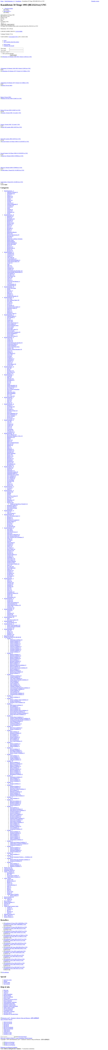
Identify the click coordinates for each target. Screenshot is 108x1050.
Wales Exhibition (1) (14, 854)
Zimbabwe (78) (10, 634)
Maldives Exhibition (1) (15, 766)
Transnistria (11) (10, 591)
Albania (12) (10, 196)
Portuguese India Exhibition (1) (17, 795)
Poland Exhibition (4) (15, 793)
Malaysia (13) (10, 444)
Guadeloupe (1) (10, 358)
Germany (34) (10, 348)
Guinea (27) (10, 362)
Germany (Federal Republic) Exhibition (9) (20, 718)
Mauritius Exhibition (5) (15, 769)
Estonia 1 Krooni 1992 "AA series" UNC (10, 124)
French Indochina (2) (12, 885)
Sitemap (5, 981)
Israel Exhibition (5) (14, 738)
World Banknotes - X (9, 621)
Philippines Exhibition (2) (16, 791)
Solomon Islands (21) (12, 554)
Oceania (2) (9, 488)
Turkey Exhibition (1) (15, 838)
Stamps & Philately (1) (9, 902)
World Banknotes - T (9, 578)
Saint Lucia (9, 533)
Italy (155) (9, 394)
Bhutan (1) (9, 882)
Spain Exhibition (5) (14, 823)
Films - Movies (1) (8, 915)
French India (10, 328)
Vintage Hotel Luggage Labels (11, 906)
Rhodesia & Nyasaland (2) (13, 520)
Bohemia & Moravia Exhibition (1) (18, 665)
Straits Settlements (11, 568)
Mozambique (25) (11, 464)
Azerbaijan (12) (10, 212)
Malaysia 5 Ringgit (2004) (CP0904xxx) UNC (11, 167)
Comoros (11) (10, 269)
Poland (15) (9, 501)
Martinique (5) (10, 449)
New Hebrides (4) (11, 477)
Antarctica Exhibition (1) (15, 646)
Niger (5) (9, 482)
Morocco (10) (10, 462)
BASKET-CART (8, 1032)
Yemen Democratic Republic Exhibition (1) (20, 859)
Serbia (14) (9, 546)
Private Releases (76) (12, 622)
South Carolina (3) (14, 895)
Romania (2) (10, 911)
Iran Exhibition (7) (14, 734)
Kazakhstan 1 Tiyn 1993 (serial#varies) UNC (14, 952)
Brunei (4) (9, 245)
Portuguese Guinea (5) (12, 505)
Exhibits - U (10, 841)
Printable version (95, 1)
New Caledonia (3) (11, 476)
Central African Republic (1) (13, 260)
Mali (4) (9, 446)
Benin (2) (9, 226)
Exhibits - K (10, 747)
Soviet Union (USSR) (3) (13, 875)
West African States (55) (12, 619)
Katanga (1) (9, 405)
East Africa (9, 298)
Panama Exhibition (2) (15, 787)
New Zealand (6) (11, 478)
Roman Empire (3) (11, 521)
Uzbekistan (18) (10, 607)
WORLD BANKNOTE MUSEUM (12, 637)
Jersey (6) (9, 401)
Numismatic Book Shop (9, 1003)
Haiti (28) (9, 368)
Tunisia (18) (10, 594)
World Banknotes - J (9, 397)
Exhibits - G (10, 715)
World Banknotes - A (9, 191)
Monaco (9, 889)
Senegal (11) (10, 545)
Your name (3, 48)
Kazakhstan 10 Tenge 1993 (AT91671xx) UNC (15, 932)
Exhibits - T (9, 830)
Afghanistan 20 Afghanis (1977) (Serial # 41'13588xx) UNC (15, 82)
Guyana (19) (10, 365)
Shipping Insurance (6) (9, 914)
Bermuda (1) (10, 228)
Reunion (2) (10, 517)
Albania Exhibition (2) (15, 641)
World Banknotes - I (8, 374)
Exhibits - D (10, 695)
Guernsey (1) (10, 361)
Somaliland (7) (10, 557)
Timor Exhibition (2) (14, 834)
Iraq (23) (9, 382)
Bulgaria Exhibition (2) (15, 670)
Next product (7, 11)
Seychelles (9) (10, 548)
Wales (8, 618)
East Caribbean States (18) (13, 300)
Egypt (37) (9, 304)
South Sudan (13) (11, 560)
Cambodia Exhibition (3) (15, 675)
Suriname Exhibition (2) (15, 826)
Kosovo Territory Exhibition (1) (17, 753)
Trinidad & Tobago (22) (12, 593)
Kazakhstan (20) (11, 406)
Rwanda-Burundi (11, 526)
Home (2, 1)
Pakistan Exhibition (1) (15, 786)
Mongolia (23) (10, 458)
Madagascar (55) (11, 437)
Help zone (6, 990)
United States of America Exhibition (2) (19, 843)
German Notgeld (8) (11, 345)
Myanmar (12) (10, 465)
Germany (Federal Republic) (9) (14, 349)
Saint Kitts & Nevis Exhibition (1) (18, 810)
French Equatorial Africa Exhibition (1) (19, 710)
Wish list (10, 1019)
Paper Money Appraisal (9, 1011)
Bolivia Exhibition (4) (15, 666)
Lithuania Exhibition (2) (15, 759)
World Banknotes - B (9, 215)
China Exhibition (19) (15, 685)
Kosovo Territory (11, 416)
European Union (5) (11, 313)
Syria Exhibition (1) (14, 827)
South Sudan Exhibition (15, 821)
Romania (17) (10, 522)
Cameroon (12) (10, 254)
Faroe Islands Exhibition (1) (16, 705)
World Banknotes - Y (9, 623)
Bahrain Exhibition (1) (15, 654)
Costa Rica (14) (10, 274)
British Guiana (10, 240)
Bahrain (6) (9, 217)
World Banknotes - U (9, 598)
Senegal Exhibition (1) (15, 813)
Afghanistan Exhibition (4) (16, 639)
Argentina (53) (10, 205)
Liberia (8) (9, 426)
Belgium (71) (10, 224)
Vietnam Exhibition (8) (15, 851)
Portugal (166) (10, 502)
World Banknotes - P (9, 490)
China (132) (10, 266)
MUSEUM (6, 1024)
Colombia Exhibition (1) (15, 686)
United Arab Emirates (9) (13, 602)
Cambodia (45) (10, 253)
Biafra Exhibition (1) (15, 663)
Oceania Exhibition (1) (15, 783)
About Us (6, 992)
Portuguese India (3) (11, 506)
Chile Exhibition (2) (14, 683)
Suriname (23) (10, 570)
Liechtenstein (10, 429)
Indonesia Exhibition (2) (15, 733)
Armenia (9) (10, 207)
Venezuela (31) (10, 613)
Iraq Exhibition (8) (14, 735)
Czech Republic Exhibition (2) (17, 693)
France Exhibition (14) (15, 709)
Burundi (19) (10, 250)
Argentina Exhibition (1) (15, 649)
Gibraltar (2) (10, 352)
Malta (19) (9, 448)
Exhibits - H (10, 726)
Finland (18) (10, 320)
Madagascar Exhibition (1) (16, 763)
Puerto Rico (9, 509)
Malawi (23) (10, 440)
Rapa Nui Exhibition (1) (15, 801)
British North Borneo (12, 242)
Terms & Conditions (8, 996)
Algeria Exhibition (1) (15, 642)
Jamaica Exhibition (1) (15, 743)
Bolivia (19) (10, 233)
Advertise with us (8, 1012)
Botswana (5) (10, 236)
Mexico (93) (10, 454)
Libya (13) (9, 428)
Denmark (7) (10, 290)
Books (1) (6, 905)
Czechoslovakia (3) (11, 285)
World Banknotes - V (9, 609)
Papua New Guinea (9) (12, 496)
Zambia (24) (10, 631)
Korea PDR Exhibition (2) (16, 751)
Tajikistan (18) (10, 582)
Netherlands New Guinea (13, 474)
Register (6, 1019)
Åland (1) (9, 195)
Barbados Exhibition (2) (15, 655)
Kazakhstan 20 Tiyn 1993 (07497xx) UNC (14, 964)
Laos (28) (9, 421)
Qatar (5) (9, 512)
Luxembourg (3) (11, 432)
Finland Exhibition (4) (15, 707)
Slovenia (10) (10, 553)
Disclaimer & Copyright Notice (11, 1014)
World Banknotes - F (9, 314)
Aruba (8, 208)
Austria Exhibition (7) (15, 651)
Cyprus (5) (9, 282)
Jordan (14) (9, 402)
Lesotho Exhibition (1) (15, 758)
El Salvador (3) (10, 305)
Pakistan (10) (10, 492)
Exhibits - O (10, 782)
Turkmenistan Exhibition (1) (16, 839)
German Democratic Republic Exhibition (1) (20, 719)
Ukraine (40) (10, 601)
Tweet (5, 40)
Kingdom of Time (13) (12, 410)
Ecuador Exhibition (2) (15, 701)
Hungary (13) (10, 373)
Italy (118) (9, 874)
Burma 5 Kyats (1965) (6, 97)
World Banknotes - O (9, 486)
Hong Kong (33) (11, 372)
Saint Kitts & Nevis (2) (12, 532)
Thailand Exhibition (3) (15, 833)
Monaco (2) (9, 457)
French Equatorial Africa (12, 325)
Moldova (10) (10, 456)
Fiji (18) (9, 318)
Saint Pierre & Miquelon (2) (13, 534)
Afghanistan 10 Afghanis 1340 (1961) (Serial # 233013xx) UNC (16, 68)
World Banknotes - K (10, 1)
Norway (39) (10, 485)
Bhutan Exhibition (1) (15, 662)
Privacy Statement (8, 1000)
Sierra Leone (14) (11, 549)
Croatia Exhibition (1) (15, 690)
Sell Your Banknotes (8, 1008)
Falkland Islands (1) (11, 316)
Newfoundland (10, 480)
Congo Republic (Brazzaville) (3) (14, 272)
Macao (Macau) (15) (12, 434)
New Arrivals (7, 984)
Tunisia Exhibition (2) (15, 837)
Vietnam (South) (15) (12, 615)
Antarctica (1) (10, 203)
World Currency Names (9, 1007)
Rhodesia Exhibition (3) (15, 802)
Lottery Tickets (7, 878)
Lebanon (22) (10, 424)
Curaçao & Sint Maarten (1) (13, 281)
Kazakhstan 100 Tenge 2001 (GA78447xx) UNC (15, 936)
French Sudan (10, 334)
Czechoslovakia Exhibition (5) (17, 694)
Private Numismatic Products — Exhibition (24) (21, 857)
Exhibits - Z (9, 862)
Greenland (9, 356)
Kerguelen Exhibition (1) (16, 750)
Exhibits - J (9, 742)
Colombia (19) (10, 268)
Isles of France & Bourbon (13, 389)
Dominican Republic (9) (12, 296)
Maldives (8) (10, 445)
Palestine (9, 493)
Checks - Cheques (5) (9, 871)
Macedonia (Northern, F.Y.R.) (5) (15, 436)
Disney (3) (9, 292)
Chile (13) (9, 265)
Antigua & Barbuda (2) (12, 204)
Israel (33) (9, 390)
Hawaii (8, 369)
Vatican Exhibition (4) (15, 849)
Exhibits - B (10, 653)
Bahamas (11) (10, 216)
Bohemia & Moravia (12, 232)
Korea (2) (9, 412)
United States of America (13, 894)
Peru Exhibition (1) (14, 790)
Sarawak (9, 541)
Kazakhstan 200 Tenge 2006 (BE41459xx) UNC (15, 948)
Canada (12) (10, 256)
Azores (8, 213)
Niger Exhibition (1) (14, 778)
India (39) (9, 377)
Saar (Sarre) (9, 529)
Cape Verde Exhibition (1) (16, 678)
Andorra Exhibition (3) (15, 643)
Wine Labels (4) (7, 898)
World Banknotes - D (9, 286)
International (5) (10, 873)
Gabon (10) (9, 338)
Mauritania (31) (10, 450)
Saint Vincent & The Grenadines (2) (15, 537)
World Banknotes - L (9, 420)
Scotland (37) (10, 544)
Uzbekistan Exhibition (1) (16, 845)
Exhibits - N (10, 775)
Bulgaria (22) (10, 246)
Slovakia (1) (10, 552)
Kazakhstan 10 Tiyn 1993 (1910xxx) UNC (14, 960)
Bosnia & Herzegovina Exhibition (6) (18, 667)
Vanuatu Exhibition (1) (15, 847)
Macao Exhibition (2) (15, 762)
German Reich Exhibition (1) (16, 717)
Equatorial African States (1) (13, 306)
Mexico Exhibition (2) (15, 770)
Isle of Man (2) (10, 388)
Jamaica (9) (9, 398)
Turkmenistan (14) (11, 597)
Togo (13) (9, 589)
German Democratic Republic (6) (14, 342)
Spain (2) (9, 913)
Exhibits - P (9, 785)
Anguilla (9, 201)
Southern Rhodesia (11, 561)
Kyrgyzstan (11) (10, 418)
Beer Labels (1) (7, 901)
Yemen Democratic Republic (13, 626)
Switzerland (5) (10, 576)
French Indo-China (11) (12, 329)
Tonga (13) (9, 590)
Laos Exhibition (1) (14, 755)
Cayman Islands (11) (12, 258)
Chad (8, 264)
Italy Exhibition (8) (14, 739)
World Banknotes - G (9, 337)
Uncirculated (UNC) (14, 36)
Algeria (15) (10, 197)
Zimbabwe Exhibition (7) (16, 866)
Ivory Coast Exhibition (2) (16, 741)
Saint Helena (10, 530)
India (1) (9, 886)
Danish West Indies (11, 288)
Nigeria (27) (10, 484)
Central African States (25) (13, 261)
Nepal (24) (9, 469)
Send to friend (7, 44)
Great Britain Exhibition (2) (16, 721)
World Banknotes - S (9, 528)
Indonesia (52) (10, 378)
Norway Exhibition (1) (15, 781)
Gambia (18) (10, 340)
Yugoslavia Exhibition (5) (16, 861)
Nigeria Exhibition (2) (15, 779)
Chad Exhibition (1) (14, 681)
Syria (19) (9, 577)
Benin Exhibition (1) (14, 659)
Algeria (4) (9, 899)
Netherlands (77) (11, 470)
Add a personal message (8, 53)
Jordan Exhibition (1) (15, 746)
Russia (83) (9, 524)
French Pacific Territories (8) (13, 332)
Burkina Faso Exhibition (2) (16, 671)
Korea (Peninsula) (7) (12, 414)
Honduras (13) (10, 370)
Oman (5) (9, 489)
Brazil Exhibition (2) (14, 669)
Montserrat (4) (10, 461)
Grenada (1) (10, 357)
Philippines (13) (10, 500)
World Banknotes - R (9, 514)
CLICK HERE (18, 31)
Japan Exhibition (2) (14, 745)
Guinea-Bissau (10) (11, 364)
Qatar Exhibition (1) (14, 798)
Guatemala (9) (10, 360)
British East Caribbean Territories (14, 238)
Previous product (8, 8)
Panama (9, 494)
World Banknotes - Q (9, 510)
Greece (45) (9, 354)
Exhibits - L (9, 754)
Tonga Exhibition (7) (15, 835)
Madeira (9, 438)
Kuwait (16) (10, 417)
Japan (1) (9, 887)
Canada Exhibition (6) (15, 677)
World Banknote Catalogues (10, 1002)
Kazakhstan (18, 1)
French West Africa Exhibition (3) (18, 714)
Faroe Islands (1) (11, 317)
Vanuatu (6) (9, 610)
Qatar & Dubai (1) (11, 513)
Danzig (8, 289)
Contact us (6, 991)
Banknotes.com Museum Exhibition (9, 1047)
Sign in (2, 1019)
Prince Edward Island (12, 508)
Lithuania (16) (10, 430)
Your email (3, 50)
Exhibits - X (10, 855)
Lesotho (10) (10, 425)
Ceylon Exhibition (14, 682)
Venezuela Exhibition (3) (15, 850)
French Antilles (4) (11, 324)
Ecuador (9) (9, 302)
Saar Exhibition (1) (14, 807)
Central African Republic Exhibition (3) (19, 679)
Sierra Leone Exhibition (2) (16, 814)
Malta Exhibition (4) (14, 767)
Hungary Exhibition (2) (15, 729)
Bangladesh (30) (11, 219)
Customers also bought (9, 45)
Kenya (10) (9, 408)
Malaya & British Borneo (13, 442)
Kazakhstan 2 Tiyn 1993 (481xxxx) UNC (13, 956)
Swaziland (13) (10, 573)
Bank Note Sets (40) (9, 635)
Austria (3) (9, 907)
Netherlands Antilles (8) (12, 472)
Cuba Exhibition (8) (14, 691)
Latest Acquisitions (8, 994)
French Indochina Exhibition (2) (17, 711)
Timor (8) (9, 587)
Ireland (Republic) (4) (12, 385)
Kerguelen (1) (10, 409)
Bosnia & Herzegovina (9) (13, 234)
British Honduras (11, 241)
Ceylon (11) (9, 262)
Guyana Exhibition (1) (15, 725)
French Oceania (10, 330)
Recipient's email (5, 51)
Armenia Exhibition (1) (15, 647)
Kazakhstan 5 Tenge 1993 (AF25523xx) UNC (14, 944)
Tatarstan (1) (10, 585)
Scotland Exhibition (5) (15, 811)
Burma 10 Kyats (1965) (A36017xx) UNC (10, 110)
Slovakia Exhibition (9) (15, 817)
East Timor (9, 301)
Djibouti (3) (9, 293)
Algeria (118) (10, 879)
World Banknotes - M (9, 433)
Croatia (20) (10, 277)
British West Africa (11, 244)
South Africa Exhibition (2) (16, 819)
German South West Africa (13, 346)
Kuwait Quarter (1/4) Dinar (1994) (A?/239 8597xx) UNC (14, 153)
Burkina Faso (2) (11, 248)
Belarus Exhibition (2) (15, 657)
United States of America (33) (14, 605)
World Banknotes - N (9, 466)
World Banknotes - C (9, 252)
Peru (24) (9, 498)
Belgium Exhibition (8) (15, 658)
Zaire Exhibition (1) (14, 863)
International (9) (10, 380)
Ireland (8, 384)
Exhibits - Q (10, 797)
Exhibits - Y (10, 858)
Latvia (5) (9, 422)
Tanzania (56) (10, 584)
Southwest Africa (11, 562)
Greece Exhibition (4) (15, 722)
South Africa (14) (11, 558)
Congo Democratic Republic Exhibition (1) (20, 687)
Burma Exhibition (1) (15, 673)
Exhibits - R (10, 799)
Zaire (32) (9, 630)
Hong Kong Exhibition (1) (16, 727)
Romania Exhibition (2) (15, 803)
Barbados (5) (10, 220)
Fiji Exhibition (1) (14, 706)
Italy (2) (9, 910)
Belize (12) (9, 225)
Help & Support (7, 995)
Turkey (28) (9, 595)
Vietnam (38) (10, 614)
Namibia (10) (10, 468)
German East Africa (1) (12, 344)
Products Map (7, 982)
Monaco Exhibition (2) (15, 771)
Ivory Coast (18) (11, 396)
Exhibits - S (9, 806)
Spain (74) (9, 565)
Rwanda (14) (10, 525)
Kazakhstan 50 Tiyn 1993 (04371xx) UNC (14, 968)
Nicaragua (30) (10, 481)
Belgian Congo (10, 222)
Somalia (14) (10, 556)
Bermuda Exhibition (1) (15, 661)
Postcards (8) (7, 903)
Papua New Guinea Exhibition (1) (18, 789)
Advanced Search (22, 1036)
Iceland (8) (9, 376)
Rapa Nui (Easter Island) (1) (13, 516)
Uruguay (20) (10, 606)
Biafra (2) (9, 230)
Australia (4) (10, 209)
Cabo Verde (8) (10, 257)
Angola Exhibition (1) (15, 645)
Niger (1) (9, 890)
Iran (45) (9, 381)
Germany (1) (10, 909)
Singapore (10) (10, 550)
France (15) (9, 883)
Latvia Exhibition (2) (15, 757)
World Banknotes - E (9, 297)
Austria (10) (10, 211)
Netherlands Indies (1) (12, 473)
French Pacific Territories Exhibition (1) (19, 713)
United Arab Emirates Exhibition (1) (18, 842)
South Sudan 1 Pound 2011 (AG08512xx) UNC (12, 182)
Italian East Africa (11, 392)
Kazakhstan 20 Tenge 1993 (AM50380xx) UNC (15, 924)
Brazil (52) (9, 237)
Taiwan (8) (9, 581)
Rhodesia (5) (10, 518)
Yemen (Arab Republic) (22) (13, 625)
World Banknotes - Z (9, 629)
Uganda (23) (10, 599)
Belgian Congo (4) (11, 881)
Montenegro (10, 460)
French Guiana (10, 326)
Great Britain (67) (11, 353)
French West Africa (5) (12, 336)
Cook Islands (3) (11, 273)
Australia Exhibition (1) (15, 650)
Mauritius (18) (10, 452)
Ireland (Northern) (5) (12, 386)
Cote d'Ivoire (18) (11, 276)
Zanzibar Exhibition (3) (15, 865)
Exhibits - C (10, 674)
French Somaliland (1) (12, 333)
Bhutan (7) (9, 229)
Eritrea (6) (9, 309)
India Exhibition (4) (14, 731)
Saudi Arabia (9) (11, 542)
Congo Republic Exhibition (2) (17, 689)
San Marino (9, 540)
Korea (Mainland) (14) (12, 413)
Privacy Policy (7, 998)
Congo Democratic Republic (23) (14, 270)
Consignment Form (8, 1010)
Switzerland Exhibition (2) (16, 829)
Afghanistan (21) (11, 193)
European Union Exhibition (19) (17, 702)
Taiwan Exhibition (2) (15, 831)
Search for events (8, 980)
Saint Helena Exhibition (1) (16, 809)
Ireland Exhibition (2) (15, 737)
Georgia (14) (10, 341)
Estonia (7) (9, 310)
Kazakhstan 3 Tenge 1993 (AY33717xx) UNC (14, 940)
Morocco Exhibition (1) (15, 773)
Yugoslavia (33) (10, 627)
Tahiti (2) (9, 580)
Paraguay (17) (10, 497)
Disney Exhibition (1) (15, 697)
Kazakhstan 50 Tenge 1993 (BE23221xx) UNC (15, 928)
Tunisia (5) (9, 893)
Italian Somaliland (11, 393)
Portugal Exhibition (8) (15, 794)
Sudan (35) (9, 569)
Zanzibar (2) (10, 633)
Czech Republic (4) (11, 284)
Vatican (8, 611)
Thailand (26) (10, 586)
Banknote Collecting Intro (10, 1004)
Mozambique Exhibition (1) (16, 774)
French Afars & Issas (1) (12, 322)
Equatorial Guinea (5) (12, 308)
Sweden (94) (10, 574)
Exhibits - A (10, 638)
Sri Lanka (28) (10, 566)
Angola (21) (10, 200)
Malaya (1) (9, 441)
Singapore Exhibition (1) (15, 815)
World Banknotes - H (9, 366)
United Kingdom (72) (12, 603)
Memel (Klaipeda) (11, 453)
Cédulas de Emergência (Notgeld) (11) (19, 504)
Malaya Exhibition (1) (15, 765)
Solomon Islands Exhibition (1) (17, 818)
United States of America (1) (13, 877)
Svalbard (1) (10, 572)
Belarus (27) (10, 221)
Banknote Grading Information (11, 1006)
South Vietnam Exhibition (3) (17, 822)
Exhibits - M (10, 761)
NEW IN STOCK (8, 1022)
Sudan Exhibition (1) (15, 825)
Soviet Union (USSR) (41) (13, 564)
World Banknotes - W (9, 617)
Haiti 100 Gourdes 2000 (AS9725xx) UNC (11, 139)
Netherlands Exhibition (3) (16, 777)
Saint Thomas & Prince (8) (13, 536)
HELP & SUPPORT (8, 1027)
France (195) (10, 321)
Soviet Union (10, 891)
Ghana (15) (9, 350)
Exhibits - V (10, 846)
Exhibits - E (9, 698)
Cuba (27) (9, 278)
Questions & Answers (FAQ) (10, 999)
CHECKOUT (7, 1030)
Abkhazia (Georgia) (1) (12, 192)
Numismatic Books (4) (9, 870)
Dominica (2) (10, 294)
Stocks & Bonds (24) (9, 897)
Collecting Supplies (8, 869)
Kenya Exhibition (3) (15, 749)
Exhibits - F (9, 703)
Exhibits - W (10, 853)
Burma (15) (9, 249)
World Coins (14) (8, 867)
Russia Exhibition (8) (15, 805)
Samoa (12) (9, 538)
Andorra (9, 199)
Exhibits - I (9, 730)
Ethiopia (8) (9, 312)
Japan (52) (9, 400)
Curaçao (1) (9, 280)
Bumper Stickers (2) (8, 917)
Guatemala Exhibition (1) (16, 723)
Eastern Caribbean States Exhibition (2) (19, 699)
